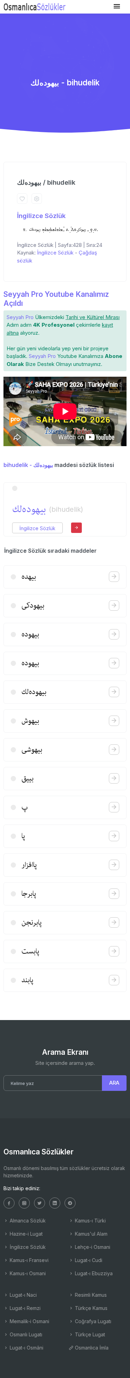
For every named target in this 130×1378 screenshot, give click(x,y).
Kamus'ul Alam (90, 1234)
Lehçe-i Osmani (91, 1247)
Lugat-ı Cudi (87, 1260)
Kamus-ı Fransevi (28, 1260)
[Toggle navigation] (117, 6)
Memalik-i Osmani (28, 1321)
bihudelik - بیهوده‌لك (28, 464)
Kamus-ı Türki (89, 1221)
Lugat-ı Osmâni (25, 1348)
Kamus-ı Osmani (27, 1273)
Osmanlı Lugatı (25, 1334)
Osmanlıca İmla (91, 1348)
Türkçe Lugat (89, 1334)
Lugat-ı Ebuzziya (93, 1273)
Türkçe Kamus (90, 1308)
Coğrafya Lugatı (92, 1321)
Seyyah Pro (20, 317)
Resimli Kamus (90, 1295)
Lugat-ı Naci (22, 1295)
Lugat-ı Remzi (24, 1308)
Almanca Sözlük (27, 1221)
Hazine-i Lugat (25, 1234)
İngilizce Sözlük (41, 216)
